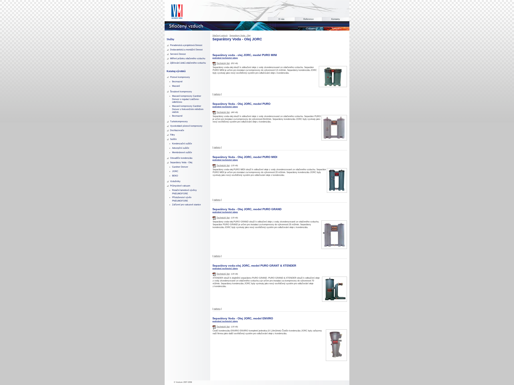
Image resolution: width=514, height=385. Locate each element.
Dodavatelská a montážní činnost (186, 49)
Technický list (223, 63)
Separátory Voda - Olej (240, 35)
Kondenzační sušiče (182, 143)
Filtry (172, 134)
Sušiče (173, 139)
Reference (308, 19)
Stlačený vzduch (220, 35)
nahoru (217, 94)
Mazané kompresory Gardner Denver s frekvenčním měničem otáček (187, 109)
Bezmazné (177, 81)
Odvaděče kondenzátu (181, 158)
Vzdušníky (175, 181)
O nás (281, 19)
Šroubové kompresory (181, 91)
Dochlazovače (177, 130)
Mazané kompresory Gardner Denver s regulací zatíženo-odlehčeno (186, 99)
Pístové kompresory (180, 77)
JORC (175, 171)
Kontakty (335, 19)
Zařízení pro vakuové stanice (186, 204)
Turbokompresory (179, 121)
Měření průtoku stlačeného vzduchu (187, 58)
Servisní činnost (178, 54)
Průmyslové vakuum (180, 185)
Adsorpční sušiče (180, 148)
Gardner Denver (180, 167)
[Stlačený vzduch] (190, 25)
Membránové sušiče (182, 152)
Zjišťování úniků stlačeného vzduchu (188, 63)
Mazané (176, 86)
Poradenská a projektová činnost (186, 45)
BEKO (175, 175)
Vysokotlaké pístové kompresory (186, 126)
